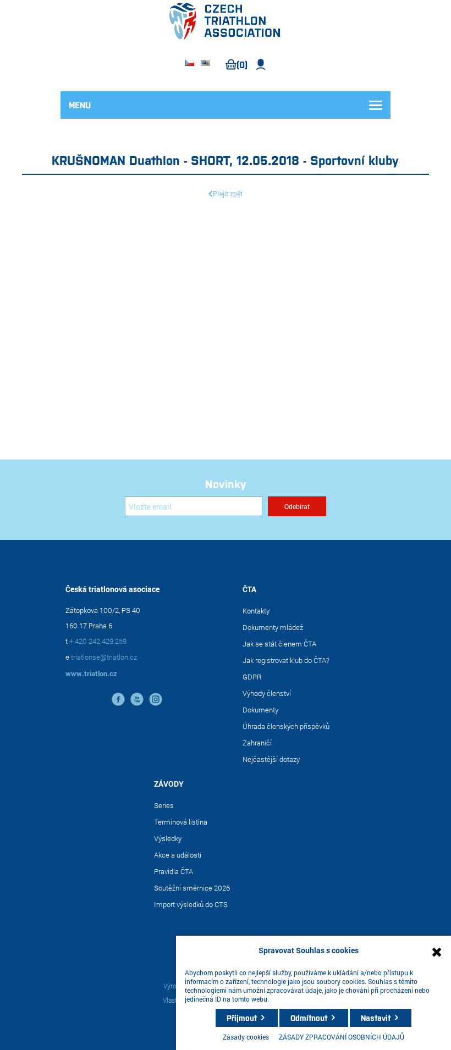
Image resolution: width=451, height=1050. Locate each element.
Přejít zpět (228, 193)
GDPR (252, 677)
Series (164, 805)
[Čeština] (190, 64)
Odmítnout (308, 1018)
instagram (155, 699)
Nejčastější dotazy (271, 759)
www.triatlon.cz (91, 673)
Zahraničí (257, 743)
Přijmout (242, 1018)
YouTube (137, 699)
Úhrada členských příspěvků (286, 726)
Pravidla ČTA (173, 871)
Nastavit (376, 1018)
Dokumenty (260, 710)
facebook (118, 699)
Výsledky (168, 838)
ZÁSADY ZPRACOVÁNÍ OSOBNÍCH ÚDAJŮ (341, 1036)
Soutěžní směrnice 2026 (192, 888)
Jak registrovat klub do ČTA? (286, 660)
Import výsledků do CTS (191, 904)
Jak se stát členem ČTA (279, 644)
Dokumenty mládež (273, 627)
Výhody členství (267, 693)
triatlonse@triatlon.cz (104, 657)
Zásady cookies (246, 1036)
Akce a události (177, 855)
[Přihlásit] (261, 64)
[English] (205, 64)
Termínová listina (180, 822)
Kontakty (256, 611)
